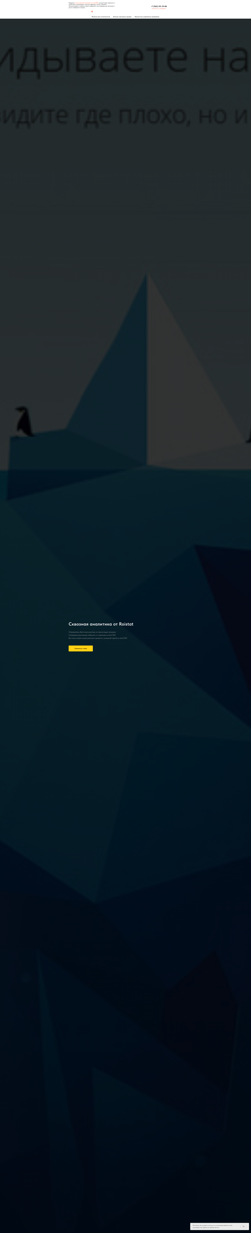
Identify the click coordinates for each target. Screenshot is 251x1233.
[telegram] (91, 12)
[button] (81, 648)
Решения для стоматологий (101, 16)
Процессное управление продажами (147, 16)
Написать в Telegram (159, 8)
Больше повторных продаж (122, 16)
